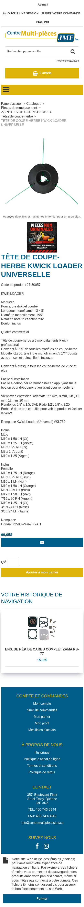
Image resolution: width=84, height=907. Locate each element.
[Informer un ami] (42, 542)
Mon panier (42, 716)
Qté (3, 562)
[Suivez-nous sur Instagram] (46, 846)
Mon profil (42, 723)
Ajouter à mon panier (42, 572)
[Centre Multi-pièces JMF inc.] (42, 36)
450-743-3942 (46, 816)
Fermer (42, 898)
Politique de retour (42, 772)
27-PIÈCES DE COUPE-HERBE (25, 112)
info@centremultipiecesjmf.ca (42, 822)
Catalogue (33, 103)
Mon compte (42, 703)
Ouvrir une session (23, 13)
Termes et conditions (42, 765)
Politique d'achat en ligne (42, 759)
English (42, 22)
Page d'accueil (11, 103)
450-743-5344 (46, 809)
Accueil (43, 4)
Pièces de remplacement (19, 107)
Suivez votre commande (60, 13)
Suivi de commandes (42, 710)
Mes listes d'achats (42, 730)
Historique (42, 752)
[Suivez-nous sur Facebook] (37, 846)
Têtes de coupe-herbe (17, 116)
